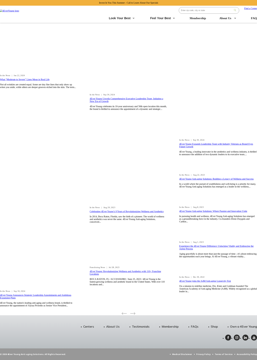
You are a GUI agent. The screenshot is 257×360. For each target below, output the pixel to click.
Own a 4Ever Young (243, 326)
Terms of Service (223, 354)
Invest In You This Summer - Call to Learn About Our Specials (128, 2)
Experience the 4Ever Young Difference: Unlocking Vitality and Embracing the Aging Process (216, 247)
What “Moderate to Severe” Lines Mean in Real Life (25, 79)
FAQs (194, 326)
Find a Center (250, 8)
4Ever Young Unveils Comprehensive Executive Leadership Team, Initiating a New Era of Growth (126, 100)
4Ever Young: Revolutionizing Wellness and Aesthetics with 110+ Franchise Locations (125, 272)
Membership (198, 18)
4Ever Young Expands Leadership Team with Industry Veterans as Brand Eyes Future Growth (216, 145)
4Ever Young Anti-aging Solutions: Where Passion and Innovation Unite (213, 211)
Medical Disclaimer (182, 354)
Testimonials (140, 326)
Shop (214, 326)
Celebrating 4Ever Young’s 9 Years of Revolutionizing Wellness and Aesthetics (127, 211)
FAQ (254, 18)
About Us (225, 18)
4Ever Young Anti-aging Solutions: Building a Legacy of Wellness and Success (216, 179)
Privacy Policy (203, 354)
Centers (88, 326)
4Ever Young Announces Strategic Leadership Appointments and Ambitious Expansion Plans (35, 296)
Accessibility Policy (247, 354)
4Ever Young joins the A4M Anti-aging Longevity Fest (205, 281)
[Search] (235, 10)
